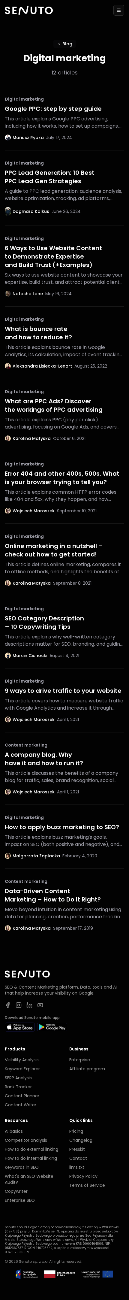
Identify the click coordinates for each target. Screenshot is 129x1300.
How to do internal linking (31, 1158)
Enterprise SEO (20, 1200)
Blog (67, 44)
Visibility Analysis (22, 1060)
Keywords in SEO (22, 1167)
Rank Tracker (18, 1087)
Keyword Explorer (22, 1069)
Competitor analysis (26, 1140)
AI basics (14, 1131)
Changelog (80, 1140)
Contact (78, 1158)
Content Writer (20, 1105)
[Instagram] (19, 1005)
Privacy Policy (83, 1176)
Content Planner (22, 1096)
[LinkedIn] (29, 1005)
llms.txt (76, 1167)
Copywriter (16, 1191)
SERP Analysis (18, 1078)
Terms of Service (87, 1185)
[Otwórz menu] (118, 10)
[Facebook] (8, 1005)
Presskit (77, 1149)
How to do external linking (31, 1149)
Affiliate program (87, 1069)
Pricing (76, 1131)
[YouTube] (40, 1005)
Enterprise (79, 1060)
